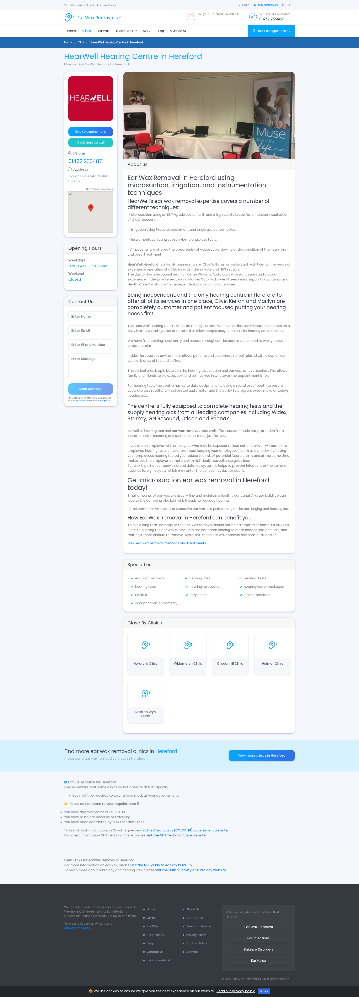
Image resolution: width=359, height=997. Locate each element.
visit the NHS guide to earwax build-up (161, 865)
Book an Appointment (273, 31)
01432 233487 (85, 161)
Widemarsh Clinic (188, 663)
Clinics (87, 31)
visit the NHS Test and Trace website (176, 835)
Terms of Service (198, 926)
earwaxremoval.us (77, 928)
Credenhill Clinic (230, 663)
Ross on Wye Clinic (145, 713)
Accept (263, 991)
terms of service (81, 400)
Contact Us (178, 31)
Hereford (166, 751)
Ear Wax (103, 31)
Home (71, 31)
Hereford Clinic (145, 663)
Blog (161, 31)
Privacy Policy (196, 935)
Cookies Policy (196, 943)
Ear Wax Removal (258, 927)
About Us (192, 909)
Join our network (267, 5)
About (147, 31)
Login (245, 5)
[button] (127, 115)
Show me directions (99, 189)
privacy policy (103, 400)
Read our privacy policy (235, 991)
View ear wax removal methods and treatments (167, 543)
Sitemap (192, 952)
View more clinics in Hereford (261, 755)
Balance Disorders (258, 949)
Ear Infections (258, 938)
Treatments (125, 31)
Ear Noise (258, 960)
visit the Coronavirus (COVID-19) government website (184, 830)
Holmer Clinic (272, 663)
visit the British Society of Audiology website (190, 870)
